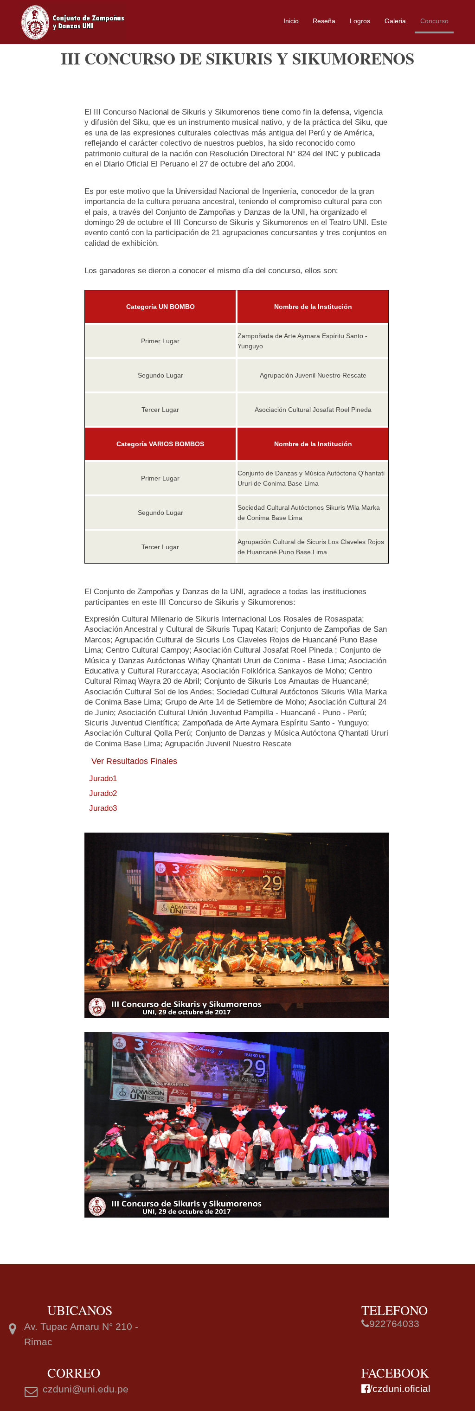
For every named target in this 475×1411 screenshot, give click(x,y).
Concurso (434, 21)
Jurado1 (103, 778)
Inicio (291, 21)
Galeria (395, 21)
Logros (360, 21)
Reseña (324, 21)
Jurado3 (103, 808)
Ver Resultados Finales (134, 761)
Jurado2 (103, 793)
